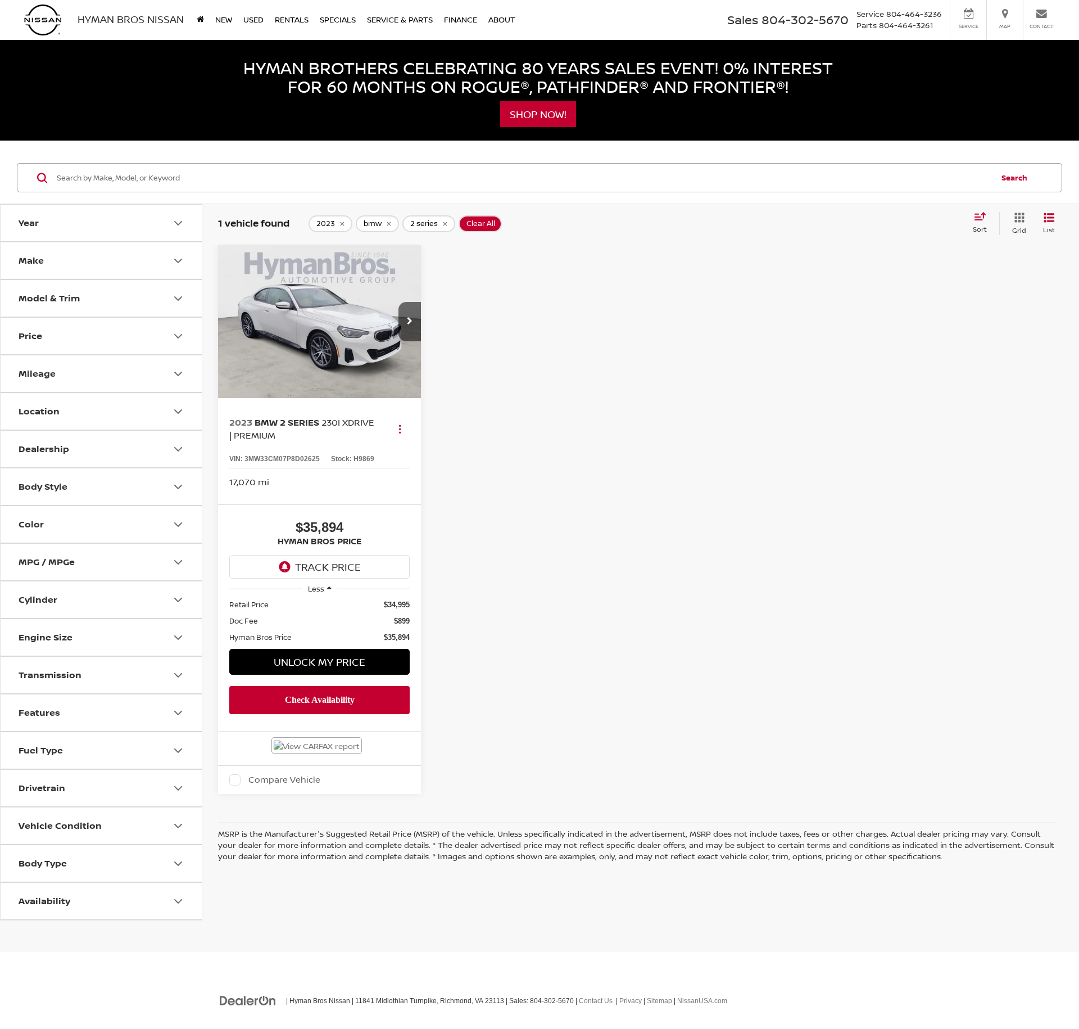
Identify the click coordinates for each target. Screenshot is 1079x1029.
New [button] (223, 19)
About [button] (501, 19)
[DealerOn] (247, 1000)
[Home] (200, 19)
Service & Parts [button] (400, 19)
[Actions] (400, 429)
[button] (409, 321)
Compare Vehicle (284, 780)
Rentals (292, 19)
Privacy (630, 1001)
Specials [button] (338, 19)
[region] (319, 621)
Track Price (328, 567)
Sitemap (659, 1001)
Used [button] (253, 19)
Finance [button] (460, 19)
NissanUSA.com (702, 1001)
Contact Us (596, 1001)
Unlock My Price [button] (319, 662)
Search (1014, 178)
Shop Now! (538, 114)
